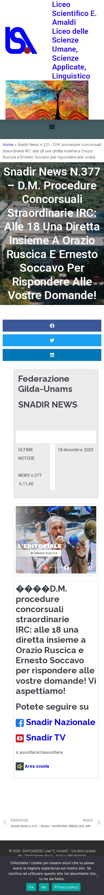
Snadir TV (46, 737)
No (44, 887)
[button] (52, 126)
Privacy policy (66, 887)
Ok (31, 887)
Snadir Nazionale (60, 722)
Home (8, 145)
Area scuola (36, 766)
